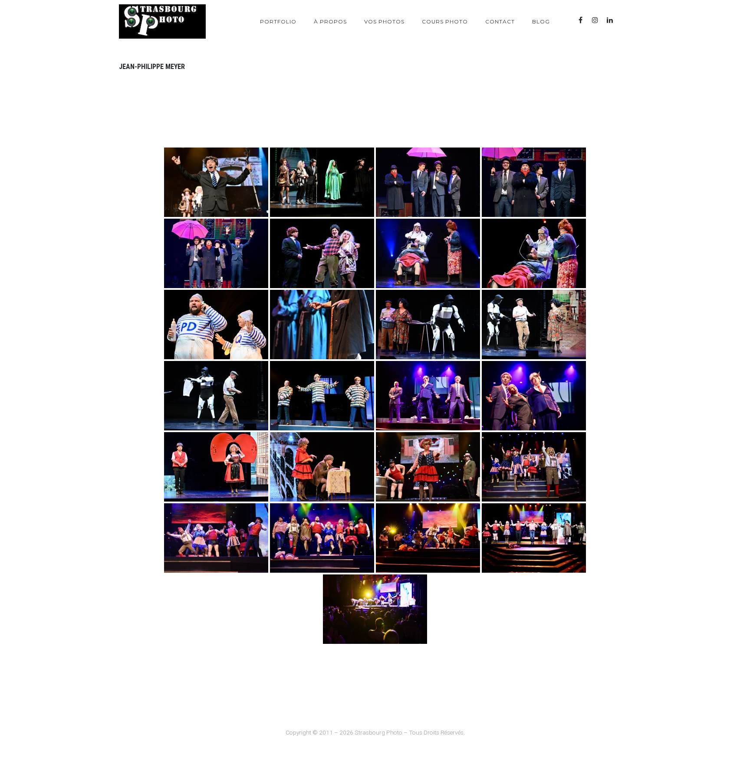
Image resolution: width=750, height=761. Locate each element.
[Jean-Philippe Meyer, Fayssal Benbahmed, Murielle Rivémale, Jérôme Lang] (428, 182)
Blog (541, 21)
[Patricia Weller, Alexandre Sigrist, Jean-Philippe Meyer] (428, 467)
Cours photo (445, 21)
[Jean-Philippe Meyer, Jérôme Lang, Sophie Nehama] (322, 253)
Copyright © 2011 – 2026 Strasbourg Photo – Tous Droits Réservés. (375, 732)
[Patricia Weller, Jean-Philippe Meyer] (322, 467)
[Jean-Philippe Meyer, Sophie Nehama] (428, 324)
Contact (500, 21)
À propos (330, 21)
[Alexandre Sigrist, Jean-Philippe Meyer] (216, 324)
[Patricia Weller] (216, 467)
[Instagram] (595, 20)
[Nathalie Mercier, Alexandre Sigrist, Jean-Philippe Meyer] (428, 253)
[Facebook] (580, 20)
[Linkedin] (609, 20)
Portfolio (278, 21)
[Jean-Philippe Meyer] (216, 182)
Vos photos (384, 21)
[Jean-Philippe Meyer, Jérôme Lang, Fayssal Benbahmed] (322, 395)
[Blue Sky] (624, 20)
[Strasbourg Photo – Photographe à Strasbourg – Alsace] (162, 21)
